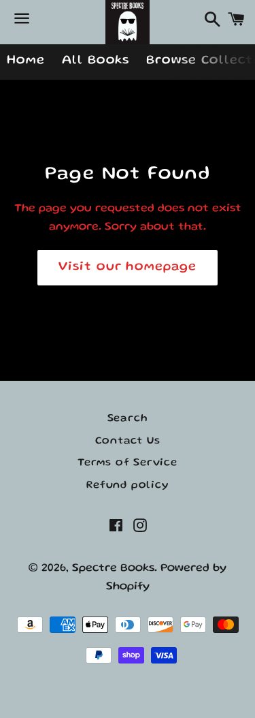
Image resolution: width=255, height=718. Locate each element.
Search (127, 419)
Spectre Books (113, 568)
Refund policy (127, 485)
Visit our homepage (127, 267)
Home (26, 61)
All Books (96, 61)
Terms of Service (127, 463)
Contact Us (127, 441)
